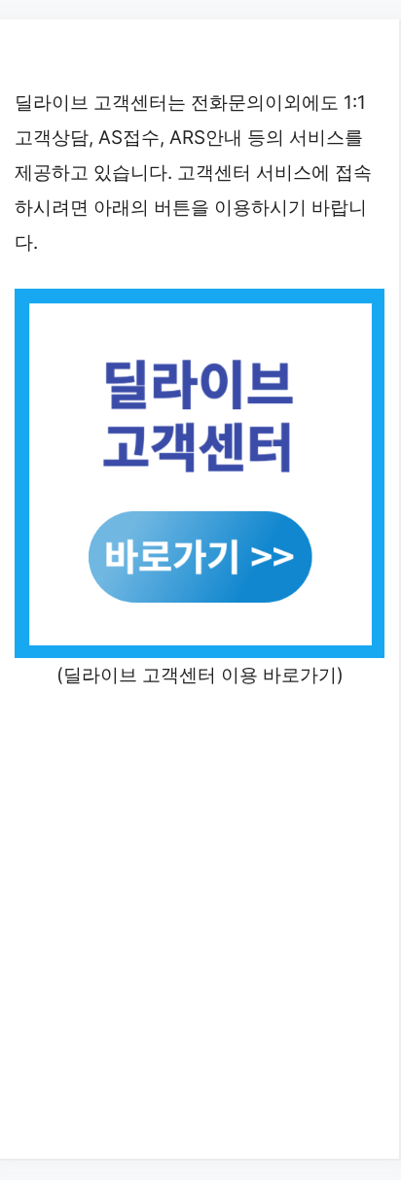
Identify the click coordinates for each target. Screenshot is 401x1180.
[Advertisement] (200, 921)
